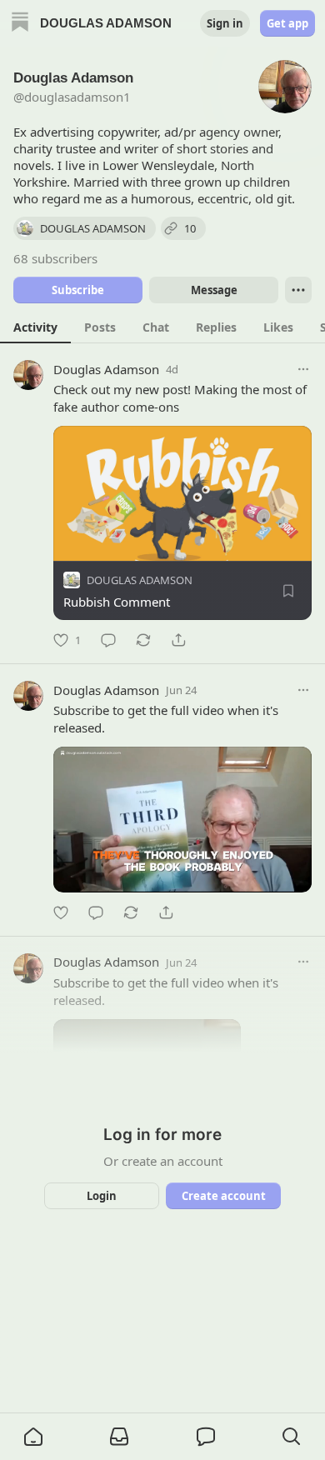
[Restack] (143, 640)
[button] (33, 1436)
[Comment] (108, 640)
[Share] (178, 640)
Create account (224, 1195)
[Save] (288, 591)
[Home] (20, 24)
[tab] (35, 326)
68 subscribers (55, 258)
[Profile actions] (298, 290)
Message (214, 290)
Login (102, 1195)
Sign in (225, 23)
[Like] (61, 912)
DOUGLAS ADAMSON (139, 580)
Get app (287, 23)
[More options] (303, 369)
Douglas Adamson (106, 369)
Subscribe (78, 290)
